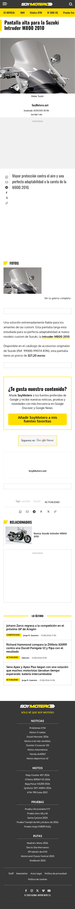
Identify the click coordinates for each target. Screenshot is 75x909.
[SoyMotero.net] (28, 105)
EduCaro (25, 658)
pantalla (26, 501)
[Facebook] (6, 192)
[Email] (6, 182)
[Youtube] (49, 891)
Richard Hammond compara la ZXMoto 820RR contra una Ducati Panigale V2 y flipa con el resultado (36, 648)
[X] (6, 197)
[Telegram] (6, 187)
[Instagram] (32, 891)
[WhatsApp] (6, 176)
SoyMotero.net (40, 105)
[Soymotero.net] (37, 706)
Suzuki (36, 501)
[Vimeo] (43, 891)
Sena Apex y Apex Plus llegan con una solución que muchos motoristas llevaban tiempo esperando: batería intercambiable (37, 670)
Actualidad (52, 502)
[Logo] (37, 4)
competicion (12, 635)
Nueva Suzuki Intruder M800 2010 (50, 535)
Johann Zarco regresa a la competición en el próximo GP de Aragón (35, 627)
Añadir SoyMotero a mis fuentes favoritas (37, 419)
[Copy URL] (6, 203)
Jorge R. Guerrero (31, 635)
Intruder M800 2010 (56, 336)
